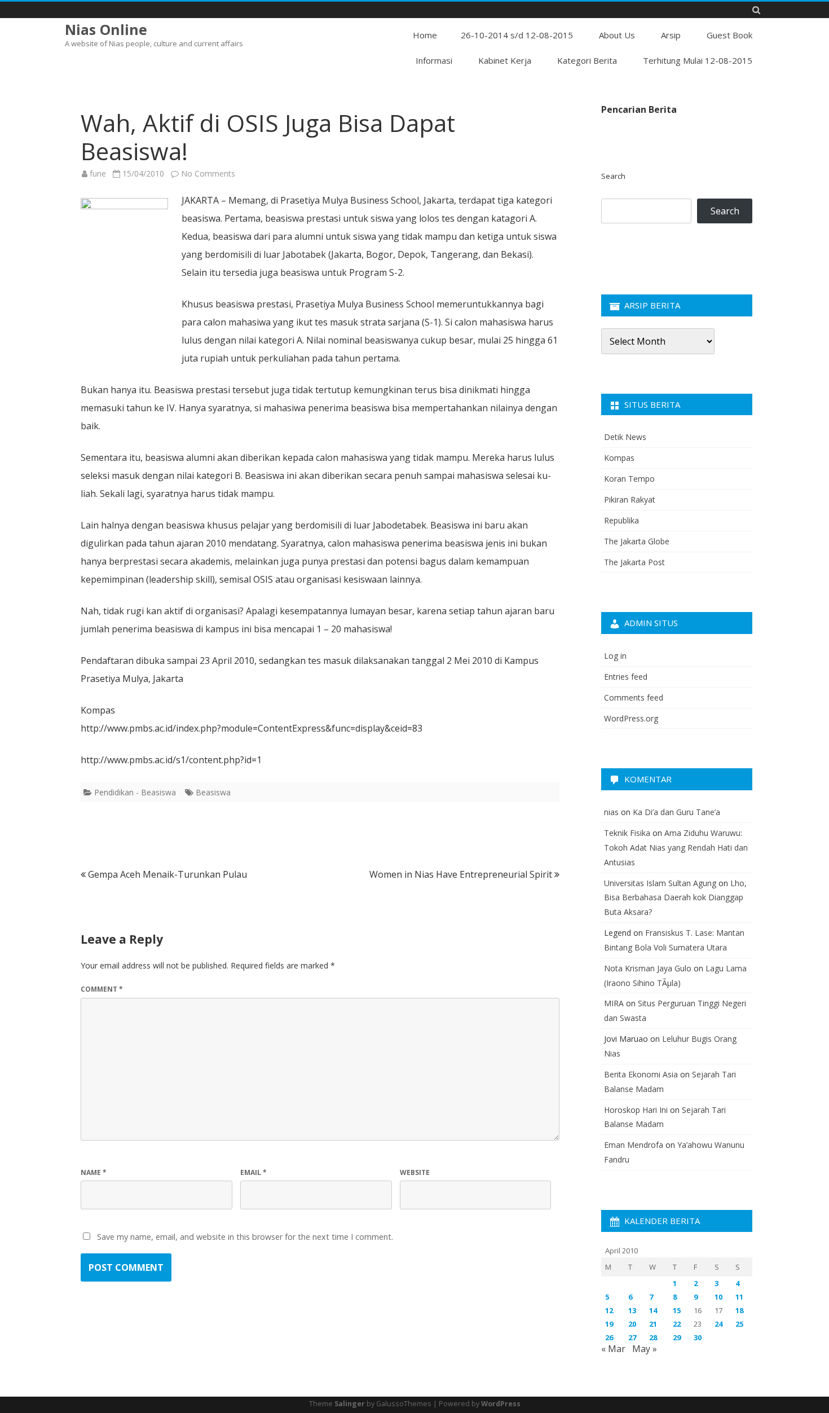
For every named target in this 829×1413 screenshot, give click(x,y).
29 (677, 1337)
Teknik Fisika (627, 832)
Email (253, 1172)
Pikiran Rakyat (629, 499)
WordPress (501, 1403)
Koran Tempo (629, 478)
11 (739, 1297)
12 (609, 1310)
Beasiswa (213, 792)
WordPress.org (631, 718)
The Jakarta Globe (636, 541)
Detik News (625, 437)
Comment (102, 989)
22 (677, 1324)
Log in (615, 655)
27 (632, 1337)
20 (632, 1324)
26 (609, 1337)
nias (611, 812)
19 (609, 1324)
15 (677, 1310)
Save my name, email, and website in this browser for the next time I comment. (245, 1236)
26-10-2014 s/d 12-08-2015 (517, 35)
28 (653, 1337)
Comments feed (633, 697)
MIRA (614, 1003)
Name (94, 1172)
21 (653, 1324)
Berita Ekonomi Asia (641, 1074)
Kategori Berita (587, 60)
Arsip (671, 35)
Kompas (619, 457)
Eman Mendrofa (633, 1144)
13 (632, 1310)
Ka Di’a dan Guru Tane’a (676, 812)
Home (425, 35)
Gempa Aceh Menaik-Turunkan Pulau (166, 874)
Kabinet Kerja (504, 60)
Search (613, 176)
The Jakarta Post (634, 562)
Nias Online (106, 30)
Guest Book (729, 35)
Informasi (434, 60)
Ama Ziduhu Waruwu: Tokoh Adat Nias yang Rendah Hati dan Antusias (676, 847)
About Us (617, 35)
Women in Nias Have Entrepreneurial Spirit (461, 874)
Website (415, 1172)
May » (644, 1348)
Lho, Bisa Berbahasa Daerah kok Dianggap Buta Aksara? (675, 898)
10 (718, 1297)
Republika (621, 520)
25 (739, 1324)
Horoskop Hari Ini (636, 1109)
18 (739, 1310)
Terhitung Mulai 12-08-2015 (697, 60)
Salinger (349, 1403)
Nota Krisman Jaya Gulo (647, 968)
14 (653, 1310)
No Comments (208, 173)
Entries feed (625, 676)
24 (718, 1324)
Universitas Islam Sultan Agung (660, 883)
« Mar (613, 1348)
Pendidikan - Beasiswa (135, 792)
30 (698, 1337)
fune (98, 173)
